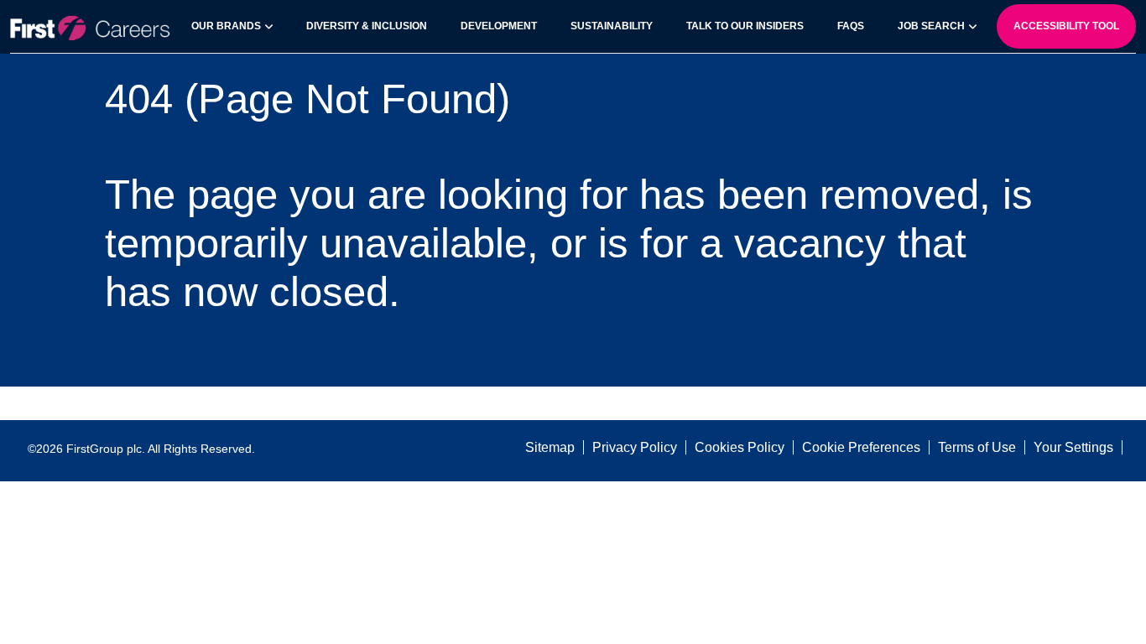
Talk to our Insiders (745, 26)
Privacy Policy (634, 447)
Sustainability (611, 26)
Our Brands (226, 26)
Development (499, 26)
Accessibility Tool (1066, 26)
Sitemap (550, 447)
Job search (931, 26)
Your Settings (1073, 447)
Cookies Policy (739, 447)
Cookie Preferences (861, 447)
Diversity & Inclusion (366, 26)
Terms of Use (977, 447)
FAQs (850, 26)
